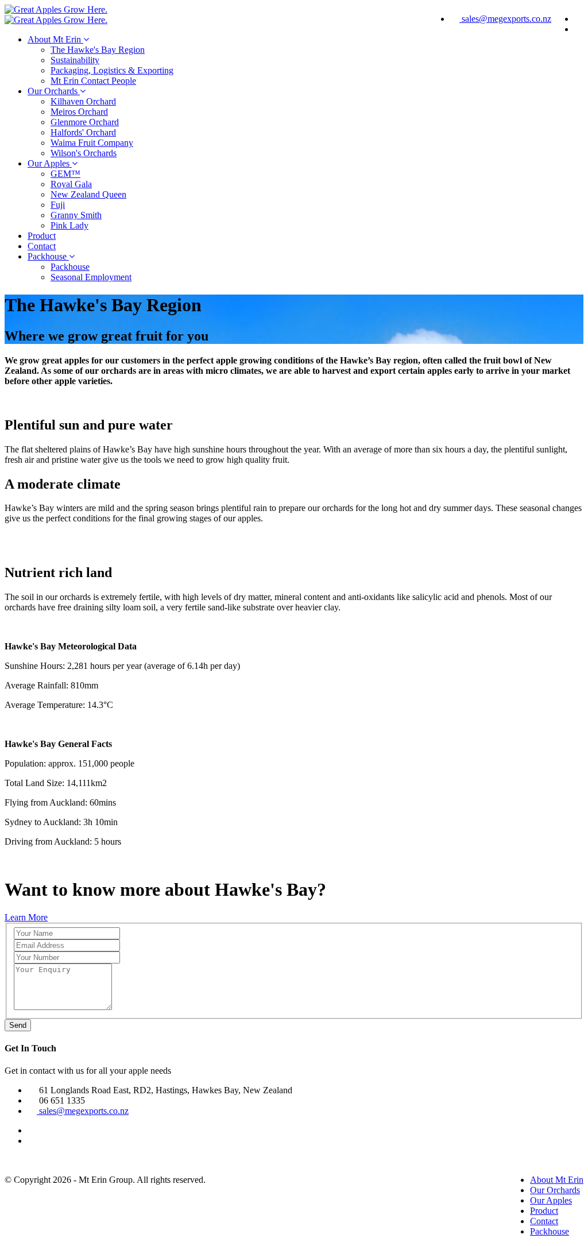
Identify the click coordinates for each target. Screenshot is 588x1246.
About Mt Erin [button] (55, 39)
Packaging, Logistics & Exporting (112, 70)
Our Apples (551, 1200)
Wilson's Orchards (84, 153)
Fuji (58, 205)
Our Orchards (555, 1190)
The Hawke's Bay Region (98, 50)
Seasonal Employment (91, 277)
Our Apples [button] (50, 163)
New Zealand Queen (88, 194)
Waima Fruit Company (92, 143)
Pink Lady (69, 225)
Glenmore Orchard (85, 122)
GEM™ (65, 174)
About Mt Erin (556, 1180)
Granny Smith (76, 215)
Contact (42, 246)
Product (42, 236)
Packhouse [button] (48, 256)
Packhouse (70, 267)
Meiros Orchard (79, 112)
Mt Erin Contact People (93, 81)
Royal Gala (71, 184)
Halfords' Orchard (83, 132)
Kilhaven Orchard (83, 101)
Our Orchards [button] (54, 91)
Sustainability (75, 60)
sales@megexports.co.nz (505, 19)
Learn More (26, 917)
